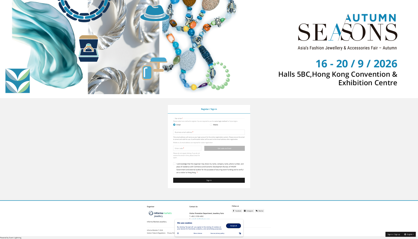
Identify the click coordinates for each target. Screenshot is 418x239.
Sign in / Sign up (394, 234)
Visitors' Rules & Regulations (156, 233)
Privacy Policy (171, 233)
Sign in (209, 180)
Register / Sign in (209, 110)
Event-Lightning (15, 237)
